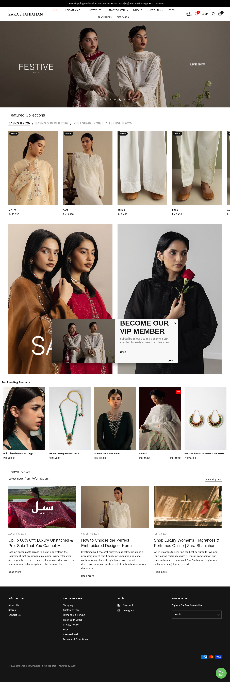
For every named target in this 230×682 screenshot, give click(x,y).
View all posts (213, 483)
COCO (172, 10)
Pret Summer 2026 (88, 127)
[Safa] (87, 172)
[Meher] (33, 172)
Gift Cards (123, 17)
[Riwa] (197, 172)
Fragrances (105, 17)
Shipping (68, 608)
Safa (65, 213)
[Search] (213, 14)
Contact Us (14, 618)
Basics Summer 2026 (51, 127)
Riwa (175, 213)
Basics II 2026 (19, 127)
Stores (12, 613)
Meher (12, 213)
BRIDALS (137, 10)
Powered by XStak (67, 669)
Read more (14, 575)
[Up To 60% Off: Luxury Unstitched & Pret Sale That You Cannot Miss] (42, 511)
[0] (219, 14)
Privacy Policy (70, 628)
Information (16, 602)
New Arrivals (72, 10)
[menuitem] (56, 10)
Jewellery (155, 10)
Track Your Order (72, 623)
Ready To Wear (117, 10)
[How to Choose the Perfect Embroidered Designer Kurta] (115, 511)
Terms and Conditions (75, 642)
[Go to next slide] (216, 428)
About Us (13, 608)
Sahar (121, 213)
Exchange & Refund (74, 618)
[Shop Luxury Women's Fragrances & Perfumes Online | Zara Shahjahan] (188, 511)
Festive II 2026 (120, 127)
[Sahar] (142, 172)
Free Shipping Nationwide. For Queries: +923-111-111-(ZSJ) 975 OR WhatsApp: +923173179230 (56, 3)
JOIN (171, 360)
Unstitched (94, 10)
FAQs (65, 633)
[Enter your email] (218, 618)
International (70, 637)
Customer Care (72, 602)
